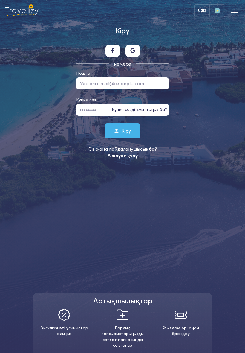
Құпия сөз (86, 99)
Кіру (125, 130)
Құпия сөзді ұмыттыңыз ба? (139, 109)
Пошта (83, 73)
